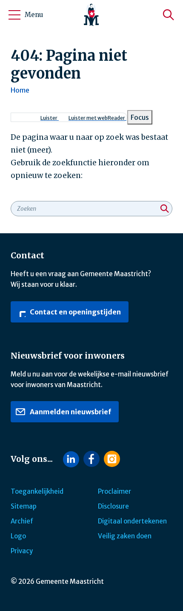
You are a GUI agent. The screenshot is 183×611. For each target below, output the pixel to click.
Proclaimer (114, 491)
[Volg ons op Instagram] (112, 459)
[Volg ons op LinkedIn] (71, 459)
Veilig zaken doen (125, 536)
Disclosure (113, 506)
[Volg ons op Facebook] (91, 459)
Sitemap (24, 506)
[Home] (91, 15)
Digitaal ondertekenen (132, 521)
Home (20, 90)
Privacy (22, 551)
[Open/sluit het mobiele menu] (14, 15)
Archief (22, 521)
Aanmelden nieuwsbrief (70, 411)
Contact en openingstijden (75, 312)
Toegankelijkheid (37, 491)
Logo (18, 536)
